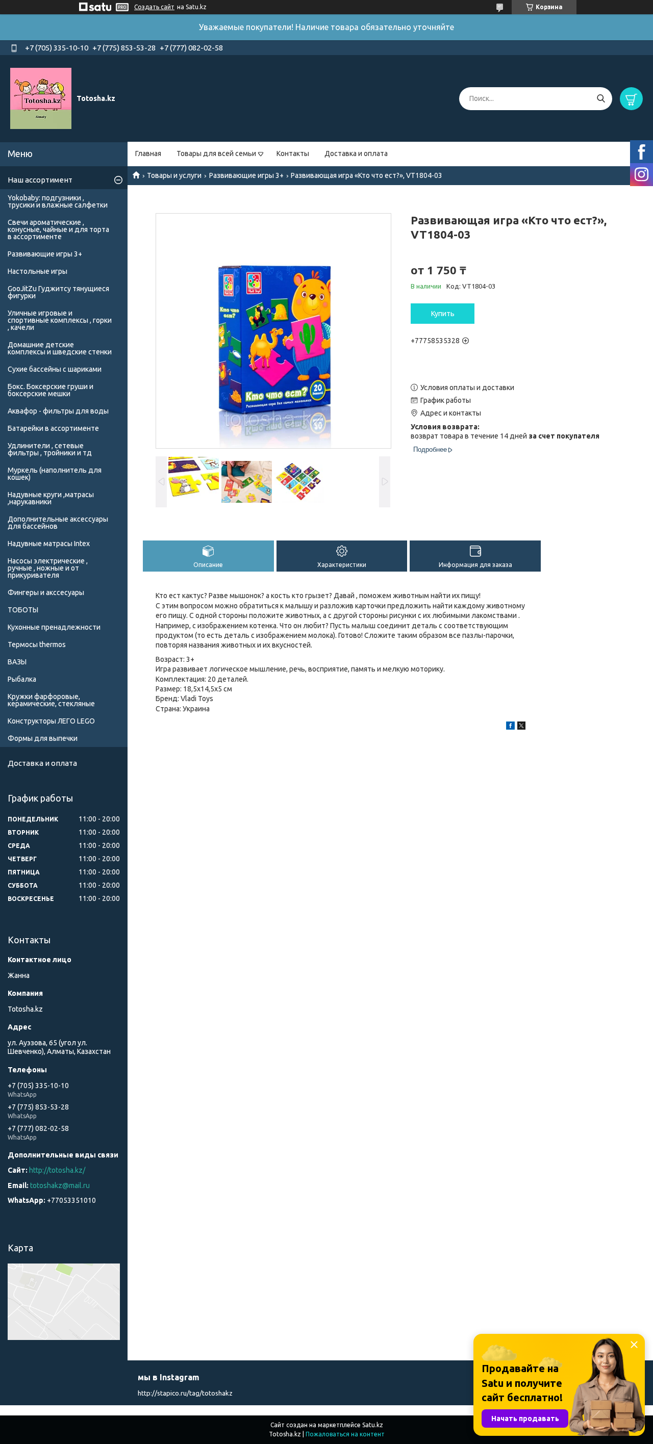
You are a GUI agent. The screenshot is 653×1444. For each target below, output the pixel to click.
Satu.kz (372, 1425)
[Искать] (600, 98)
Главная (148, 153)
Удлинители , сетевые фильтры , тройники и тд (50, 449)
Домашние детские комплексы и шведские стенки (60, 348)
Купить (443, 314)
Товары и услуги (174, 175)
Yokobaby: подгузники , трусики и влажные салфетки (58, 201)
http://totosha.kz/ (57, 1170)
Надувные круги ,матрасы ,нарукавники (51, 498)
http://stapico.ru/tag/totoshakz (185, 1393)
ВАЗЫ (17, 662)
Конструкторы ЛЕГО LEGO (51, 721)
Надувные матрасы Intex (49, 543)
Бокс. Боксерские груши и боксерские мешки (50, 390)
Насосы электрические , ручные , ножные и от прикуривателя (48, 568)
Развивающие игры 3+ (246, 175)
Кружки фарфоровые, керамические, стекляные (51, 700)
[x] (521, 727)
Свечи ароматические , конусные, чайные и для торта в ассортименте (58, 229)
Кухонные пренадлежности (54, 627)
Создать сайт (154, 7)
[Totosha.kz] (40, 98)
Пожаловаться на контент (345, 1434)
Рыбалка (22, 679)
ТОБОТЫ (23, 610)
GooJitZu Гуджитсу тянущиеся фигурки (58, 292)
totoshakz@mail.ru (60, 1185)
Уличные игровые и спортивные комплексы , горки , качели (60, 320)
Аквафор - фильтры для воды (58, 411)
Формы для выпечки (43, 738)
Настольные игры (37, 271)
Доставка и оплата (356, 153)
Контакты (293, 153)
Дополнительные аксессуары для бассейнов (58, 522)
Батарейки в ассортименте (53, 428)
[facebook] (510, 727)
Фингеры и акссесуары (46, 592)
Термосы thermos (37, 644)
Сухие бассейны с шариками (55, 369)
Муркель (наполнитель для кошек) (55, 473)
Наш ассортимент (40, 179)
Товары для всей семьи (216, 153)
